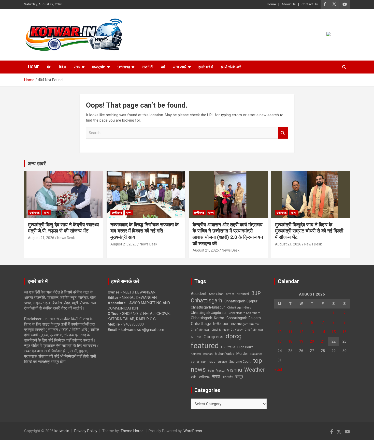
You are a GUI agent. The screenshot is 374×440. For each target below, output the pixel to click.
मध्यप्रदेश (99, 67)
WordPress (192, 431)
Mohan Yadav (224, 354)
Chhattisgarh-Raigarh (243, 318)
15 (334, 332)
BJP (256, 293)
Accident (198, 293)
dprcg (234, 336)
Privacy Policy (85, 431)
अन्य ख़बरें (37, 163)
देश (49, 67)
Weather (254, 369)
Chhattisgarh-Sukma (245, 324)
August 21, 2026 (41, 238)
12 (301, 332)
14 (323, 332)
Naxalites (256, 354)
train (211, 370)
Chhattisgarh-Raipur (210, 323)
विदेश (62, 67)
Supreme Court (240, 361)
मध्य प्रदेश (227, 376)
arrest (230, 294)
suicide (222, 361)
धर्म (163, 67)
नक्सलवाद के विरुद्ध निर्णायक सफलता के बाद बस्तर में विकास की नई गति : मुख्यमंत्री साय (144, 231)
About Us (289, 4)
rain (204, 361)
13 (312, 332)
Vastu (220, 370)
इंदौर (193, 376)
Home (271, 4)
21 (323, 341)
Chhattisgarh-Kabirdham (244, 313)
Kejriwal (196, 354)
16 (344, 332)
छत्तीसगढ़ (204, 376)
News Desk (66, 238)
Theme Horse (132, 431)
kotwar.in (61, 431)
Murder (242, 353)
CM (199, 337)
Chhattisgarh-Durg (239, 307)
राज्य (77, 67)
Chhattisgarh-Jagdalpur (208, 313)
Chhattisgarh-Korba (207, 318)
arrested (243, 294)
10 (280, 332)
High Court (245, 347)
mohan (208, 354)
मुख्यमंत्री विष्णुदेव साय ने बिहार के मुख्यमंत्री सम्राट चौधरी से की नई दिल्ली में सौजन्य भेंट (309, 231)
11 (290, 332)
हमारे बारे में (205, 67)
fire (223, 347)
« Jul (278, 369)
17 (280, 341)
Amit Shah (216, 294)
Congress (213, 336)
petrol (195, 361)
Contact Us (309, 4)
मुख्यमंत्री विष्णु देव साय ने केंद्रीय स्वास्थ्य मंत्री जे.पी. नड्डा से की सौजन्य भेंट (63, 228)
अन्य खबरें (179, 67)
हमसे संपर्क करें (231, 67)
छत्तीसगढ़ (124, 67)
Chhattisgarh (206, 300)
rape (212, 361)
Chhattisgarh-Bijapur (240, 301)
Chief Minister (200, 329)
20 (312, 341)
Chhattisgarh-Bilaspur (208, 307)
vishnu (234, 370)
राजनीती (147, 67)
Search (283, 133)
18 (290, 341)
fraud (231, 347)
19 (301, 341)
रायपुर (239, 376)
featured (205, 345)
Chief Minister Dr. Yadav (226, 329)
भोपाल (216, 376)
